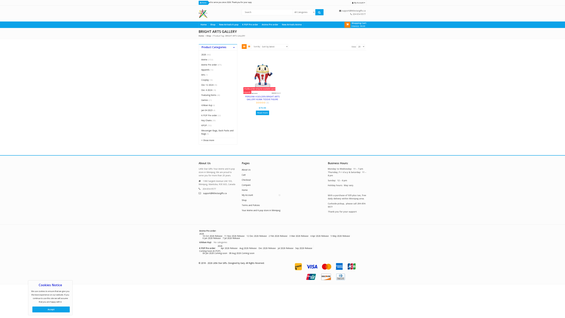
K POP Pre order (250, 24)
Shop (212, 24)
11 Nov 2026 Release (234, 236)
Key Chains (206, 120)
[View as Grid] (244, 46)
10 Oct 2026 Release (212, 236)
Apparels (205, 69)
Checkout (246, 179)
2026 (203, 54)
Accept (51, 309)
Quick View (263, 96)
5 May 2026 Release (340, 236)
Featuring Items (208, 95)
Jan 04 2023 (206, 110)
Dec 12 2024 (207, 84)
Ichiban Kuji (206, 105)
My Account (247, 195)
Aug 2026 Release (248, 248)
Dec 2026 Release (267, 248)
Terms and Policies (251, 205)
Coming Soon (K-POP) (209, 251)
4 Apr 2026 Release (319, 236)
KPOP (204, 125)
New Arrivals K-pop (229, 24)
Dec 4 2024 (206, 90)
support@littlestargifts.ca (215, 193)
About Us (246, 169)
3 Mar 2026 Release (298, 236)
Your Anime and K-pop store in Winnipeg (261, 210)
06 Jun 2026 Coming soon (215, 253)
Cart (244, 174)
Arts (203, 74)
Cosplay (205, 79)
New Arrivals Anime (292, 24)
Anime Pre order (270, 24)
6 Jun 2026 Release (212, 238)
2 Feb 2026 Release (278, 236)
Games (204, 100)
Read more (262, 112)
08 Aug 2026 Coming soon (241, 253)
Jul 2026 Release (285, 248)
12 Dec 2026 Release (257, 236)
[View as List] (249, 46)
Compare (246, 185)
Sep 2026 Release (303, 248)
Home (204, 24)
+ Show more (207, 140)
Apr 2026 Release (229, 248)
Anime (204, 59)
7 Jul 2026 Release (231, 238)
